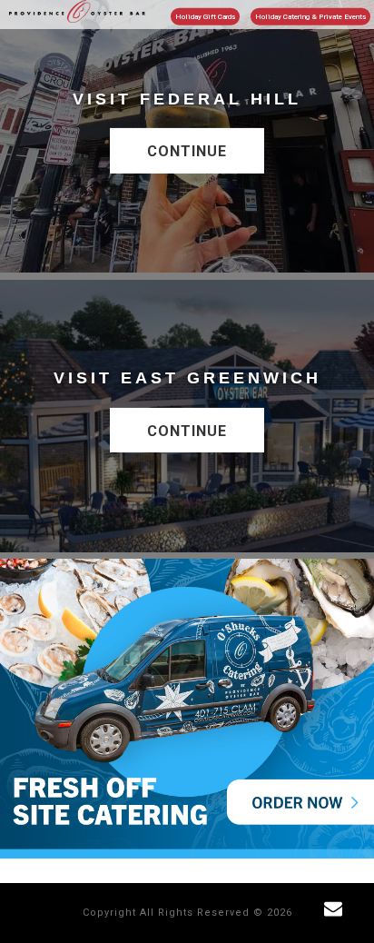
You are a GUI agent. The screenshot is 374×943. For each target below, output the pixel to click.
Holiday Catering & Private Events (310, 17)
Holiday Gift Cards (205, 17)
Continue (187, 151)
